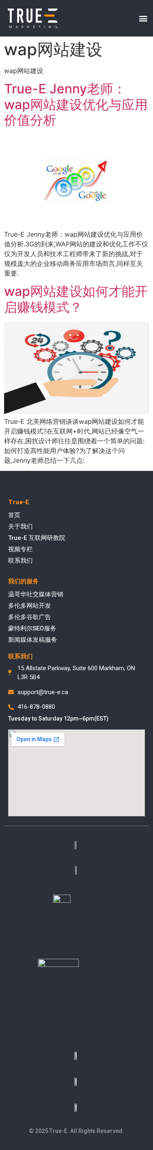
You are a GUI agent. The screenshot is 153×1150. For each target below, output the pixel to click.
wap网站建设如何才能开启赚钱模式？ (76, 299)
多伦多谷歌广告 (29, 617)
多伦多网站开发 (29, 605)
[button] (143, 18)
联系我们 (20, 560)
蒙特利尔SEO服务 (32, 628)
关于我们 (20, 526)
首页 (14, 515)
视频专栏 (20, 549)
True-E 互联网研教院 (36, 538)
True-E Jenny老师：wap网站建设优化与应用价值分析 (76, 104)
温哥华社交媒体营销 (35, 594)
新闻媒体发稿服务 (32, 639)
